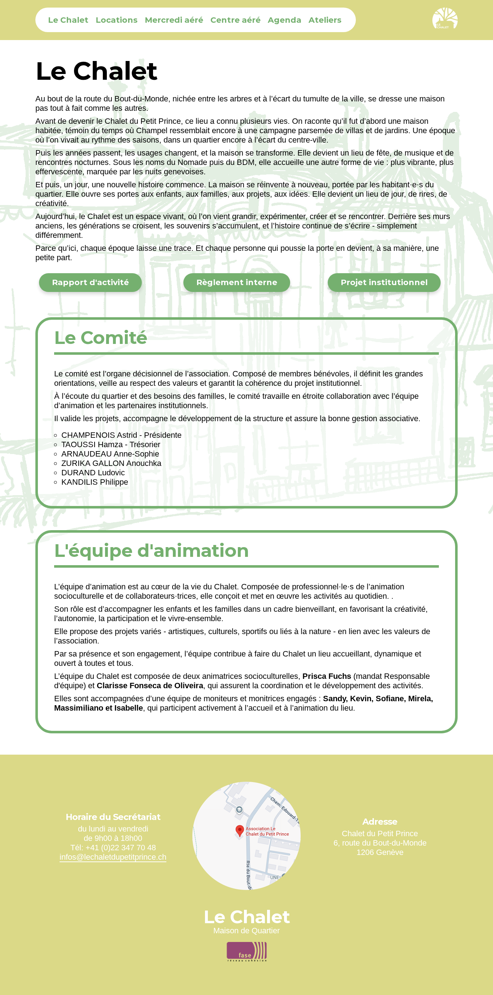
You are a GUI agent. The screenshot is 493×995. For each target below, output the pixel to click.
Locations (117, 20)
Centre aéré (235, 20)
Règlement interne (236, 282)
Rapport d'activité (90, 282)
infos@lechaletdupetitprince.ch (113, 856)
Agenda (284, 20)
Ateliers (325, 20)
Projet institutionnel (384, 282)
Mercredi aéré (174, 20)
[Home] (443, 20)
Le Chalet (68, 20)
